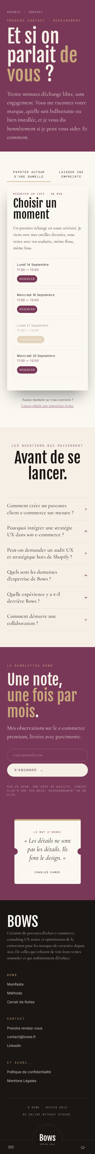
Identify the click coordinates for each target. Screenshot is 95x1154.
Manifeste (15, 984)
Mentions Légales (21, 1080)
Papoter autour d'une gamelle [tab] (29, 174)
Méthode (14, 993)
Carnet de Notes (20, 1002)
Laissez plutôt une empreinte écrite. (47, 405)
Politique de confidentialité (29, 1072)
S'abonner (29, 770)
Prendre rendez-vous (24, 1028)
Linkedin (14, 1045)
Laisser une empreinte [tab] (71, 174)
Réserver (27, 278)
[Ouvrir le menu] (11, 1147)
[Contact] (83, 1147)
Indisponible (31, 339)
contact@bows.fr (21, 1037)
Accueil (14, 12)
